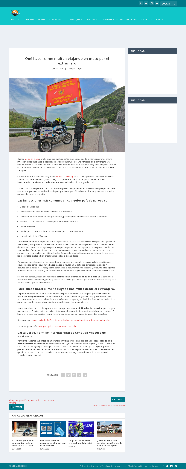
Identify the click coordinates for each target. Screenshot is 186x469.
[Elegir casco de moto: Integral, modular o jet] (81, 429)
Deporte (90, 19)
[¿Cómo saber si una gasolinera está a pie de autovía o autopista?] (109, 429)
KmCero (160, 19)
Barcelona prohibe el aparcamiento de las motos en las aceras (23, 443)
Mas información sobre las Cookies (143, 466)
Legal (79, 68)
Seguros (29, 19)
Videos (41, 19)
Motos (15, 19)
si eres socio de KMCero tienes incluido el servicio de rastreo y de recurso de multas (71, 320)
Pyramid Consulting (64, 176)
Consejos (75, 19)
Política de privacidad (89, 466)
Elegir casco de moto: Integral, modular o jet (80, 441)
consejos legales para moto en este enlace (58, 326)
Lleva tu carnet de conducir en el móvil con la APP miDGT (52, 443)
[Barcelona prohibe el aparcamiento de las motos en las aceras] (24, 429)
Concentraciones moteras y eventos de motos (127, 19)
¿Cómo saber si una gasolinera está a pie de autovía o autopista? (109, 443)
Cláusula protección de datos (113, 466)
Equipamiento (56, 19)
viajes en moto (32, 158)
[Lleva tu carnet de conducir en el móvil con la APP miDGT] (53, 429)
